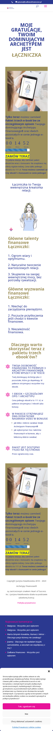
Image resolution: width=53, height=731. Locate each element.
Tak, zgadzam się (26, 706)
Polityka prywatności (26, 603)
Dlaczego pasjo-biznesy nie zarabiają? (24, 637)
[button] (49, 671)
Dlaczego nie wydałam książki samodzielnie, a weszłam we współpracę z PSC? (26, 645)
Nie (26, 714)
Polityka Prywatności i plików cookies (26, 727)
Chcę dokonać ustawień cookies (26, 721)
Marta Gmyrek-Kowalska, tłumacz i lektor (25, 634)
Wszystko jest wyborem (28, 626)
